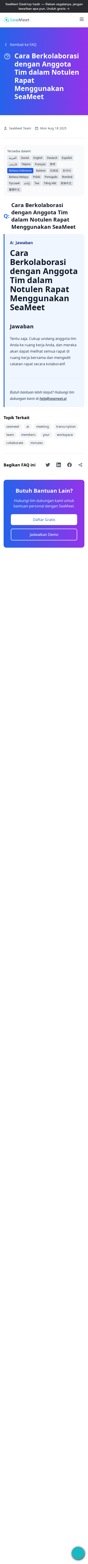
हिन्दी (52, 164)
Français (40, 164)
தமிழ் (27, 183)
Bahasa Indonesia (20, 170)
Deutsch (52, 158)
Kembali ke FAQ (23, 44)
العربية (12, 158)
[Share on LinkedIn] (59, 465)
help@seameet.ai (53, 398)
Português (51, 177)
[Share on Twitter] (48, 465)
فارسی (13, 164)
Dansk (25, 158)
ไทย (37, 183)
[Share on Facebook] (69, 465)
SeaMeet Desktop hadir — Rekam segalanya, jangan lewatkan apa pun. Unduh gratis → (44, 6)
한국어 (67, 170)
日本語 (54, 170)
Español (67, 158)
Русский (14, 183)
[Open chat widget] (78, 1553)
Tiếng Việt (50, 183)
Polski (36, 177)
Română (67, 177)
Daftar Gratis (44, 519)
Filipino (26, 164)
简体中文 (66, 183)
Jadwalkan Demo (44, 534)
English (37, 158)
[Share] (80, 465)
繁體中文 (14, 189)
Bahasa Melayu (18, 177)
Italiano (41, 170)
